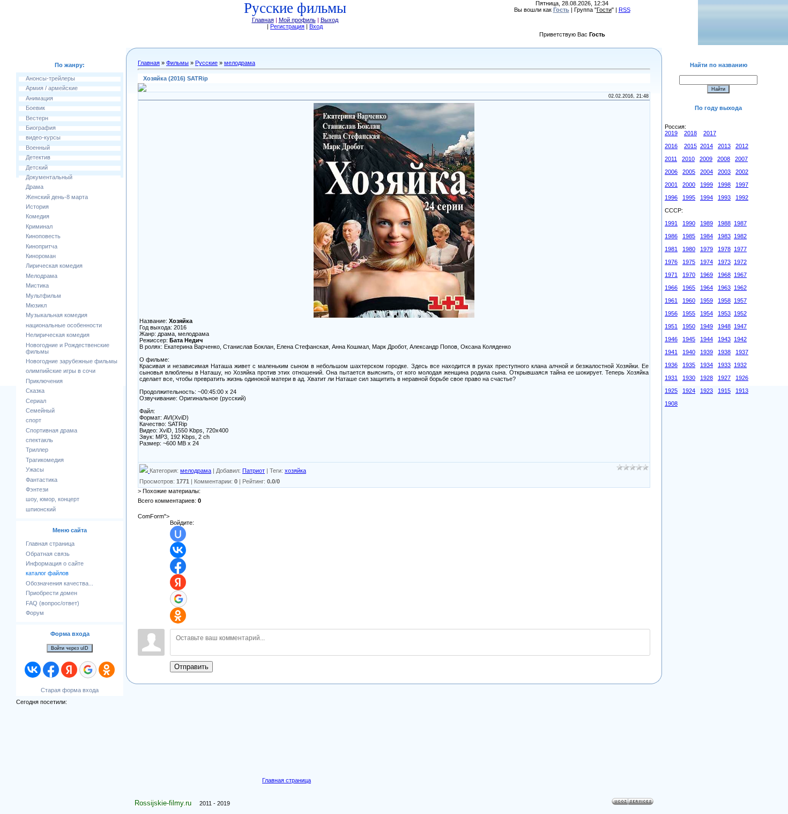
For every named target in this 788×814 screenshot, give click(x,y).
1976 (671, 262)
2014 (706, 146)
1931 (671, 378)
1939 (706, 352)
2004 (706, 171)
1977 (740, 249)
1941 (671, 352)
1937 (741, 352)
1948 (724, 326)
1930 (688, 378)
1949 (706, 326)
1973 (724, 262)
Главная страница (286, 780)
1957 (740, 300)
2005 (688, 171)
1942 (740, 339)
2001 (671, 184)
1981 (671, 249)
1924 (688, 390)
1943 (724, 339)
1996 (671, 197)
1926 (741, 378)
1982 (740, 236)
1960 (688, 300)
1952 (740, 313)
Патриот (253, 470)
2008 (723, 159)
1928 (706, 378)
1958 (724, 300)
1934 (706, 365)
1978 (724, 249)
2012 (741, 146)
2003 (724, 171)
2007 (741, 159)
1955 (688, 313)
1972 (740, 262)
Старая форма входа (70, 690)
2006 (671, 171)
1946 (671, 339)
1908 (671, 403)
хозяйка (295, 470)
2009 (706, 159)
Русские (206, 63)
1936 (671, 365)
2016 (671, 146)
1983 (724, 236)
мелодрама (239, 63)
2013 (724, 146)
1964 (706, 287)
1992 (741, 197)
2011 (671, 159)
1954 (706, 313)
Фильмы (177, 63)
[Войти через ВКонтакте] (33, 670)
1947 (740, 326)
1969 (706, 275)
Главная (263, 20)
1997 (741, 184)
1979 (706, 249)
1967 (740, 275)
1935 (688, 365)
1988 (724, 223)
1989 (706, 223)
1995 (688, 197)
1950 (688, 326)
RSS (624, 9)
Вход (316, 26)
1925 (671, 390)
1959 (706, 300)
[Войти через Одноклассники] (107, 670)
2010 (688, 159)
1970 (688, 275)
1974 (706, 262)
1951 (671, 326)
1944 (706, 339)
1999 (706, 184)
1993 (724, 197)
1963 (724, 287)
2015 (690, 146)
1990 (688, 223)
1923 (706, 390)
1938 (724, 352)
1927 (724, 378)
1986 (671, 236)
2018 (690, 133)
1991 (671, 223)
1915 (724, 390)
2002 (741, 171)
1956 (671, 313)
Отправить (191, 667)
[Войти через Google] (87, 669)
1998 (724, 184)
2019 (671, 133)
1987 (740, 223)
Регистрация (287, 26)
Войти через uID (69, 648)
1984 (706, 236)
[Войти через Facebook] (51, 670)
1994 (706, 197)
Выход (329, 20)
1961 (671, 300)
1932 (740, 365)
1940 (688, 352)
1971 (671, 275)
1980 (688, 249)
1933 (724, 365)
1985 (688, 236)
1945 (688, 339)
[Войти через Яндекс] (69, 670)
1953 (724, 313)
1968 (724, 275)
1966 (671, 287)
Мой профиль (297, 20)
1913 (741, 390)
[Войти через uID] (178, 534)
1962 (740, 287)
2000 (688, 184)
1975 (688, 262)
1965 (688, 287)
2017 (709, 133)
